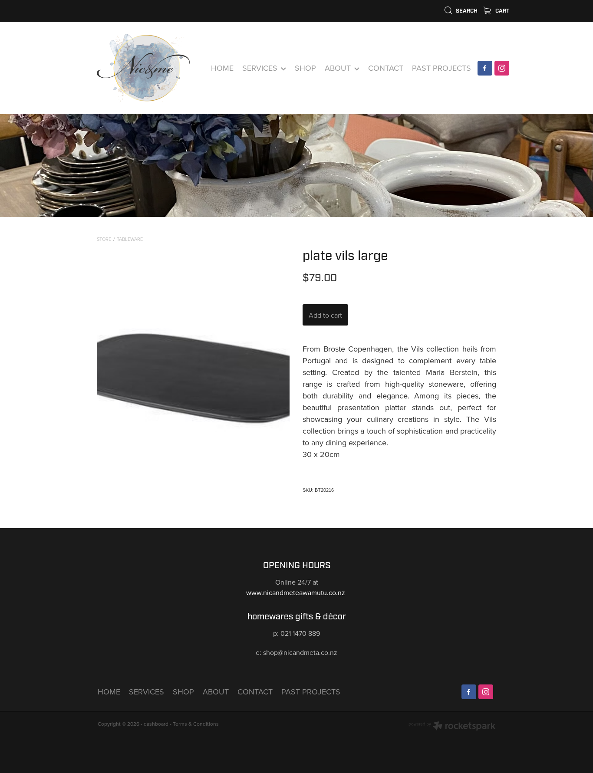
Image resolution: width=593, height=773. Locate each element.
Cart (501, 10)
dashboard (156, 723)
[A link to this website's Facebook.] (485, 68)
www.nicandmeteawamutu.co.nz (296, 592)
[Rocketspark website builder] (452, 727)
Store (104, 239)
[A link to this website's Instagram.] (501, 68)
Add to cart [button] (325, 315)
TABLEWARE (130, 239)
